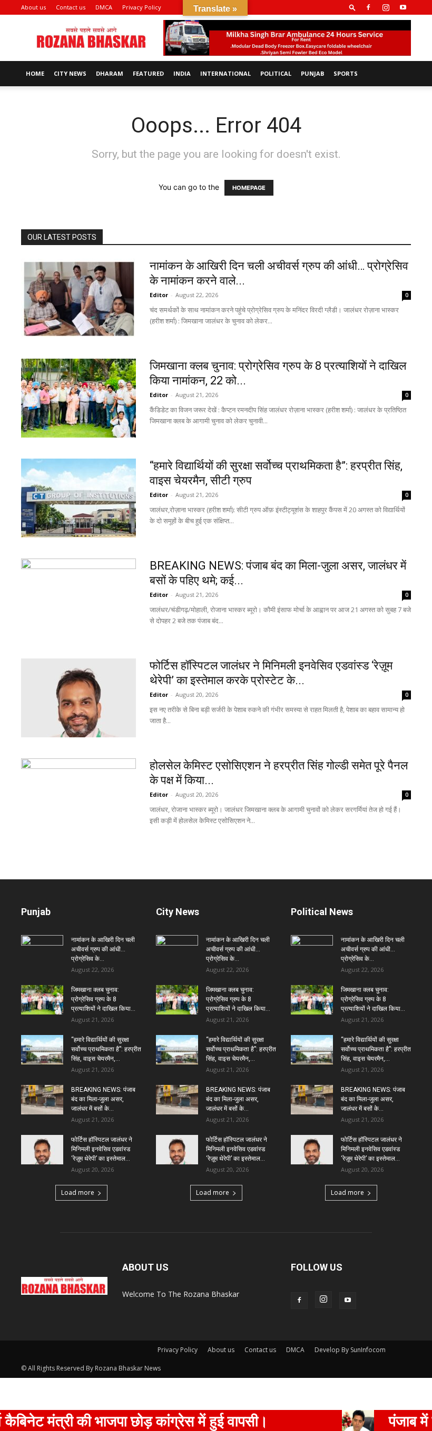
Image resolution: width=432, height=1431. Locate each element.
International (225, 73)
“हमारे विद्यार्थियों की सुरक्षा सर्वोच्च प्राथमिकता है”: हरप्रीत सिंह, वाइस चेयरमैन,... (106, 1049)
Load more (77, 1192)
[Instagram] (386, 7)
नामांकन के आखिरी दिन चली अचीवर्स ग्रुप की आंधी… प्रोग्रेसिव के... (103, 949)
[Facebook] (368, 7)
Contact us (70, 7)
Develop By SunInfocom (350, 1349)
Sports (345, 73)
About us (33, 7)
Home (35, 73)
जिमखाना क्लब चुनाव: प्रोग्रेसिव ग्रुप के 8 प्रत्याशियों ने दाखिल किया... (103, 999)
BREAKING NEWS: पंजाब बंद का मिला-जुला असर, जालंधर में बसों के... (103, 1099)
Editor (159, 295)
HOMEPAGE (249, 187)
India (182, 73)
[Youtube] (403, 7)
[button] (352, 7)
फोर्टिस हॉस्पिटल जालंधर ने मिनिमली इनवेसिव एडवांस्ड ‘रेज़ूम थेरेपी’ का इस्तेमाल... (101, 1149)
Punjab (312, 73)
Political (275, 73)
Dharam (109, 73)
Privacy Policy (141, 7)
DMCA (103, 7)
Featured (148, 73)
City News (70, 73)
